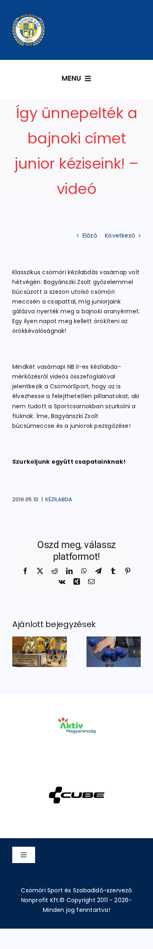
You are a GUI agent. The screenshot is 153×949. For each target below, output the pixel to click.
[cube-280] (76, 776)
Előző (89, 235)
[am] (76, 706)
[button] (18, 651)
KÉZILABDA (59, 499)
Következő (120, 235)
